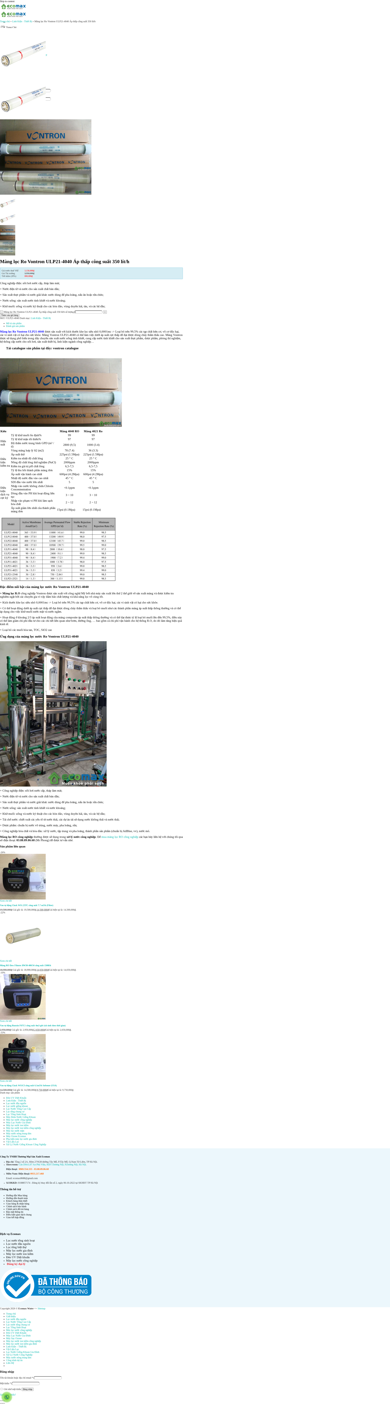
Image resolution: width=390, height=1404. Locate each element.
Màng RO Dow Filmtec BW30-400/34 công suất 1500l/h (25, 965)
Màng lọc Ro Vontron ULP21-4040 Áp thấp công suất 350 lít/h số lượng (39, 312)
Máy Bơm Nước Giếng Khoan (21, 1117)
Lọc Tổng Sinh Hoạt (16, 1114)
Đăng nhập (27, 1389)
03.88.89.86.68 (41, 1169)
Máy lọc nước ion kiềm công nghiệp (23, 1128)
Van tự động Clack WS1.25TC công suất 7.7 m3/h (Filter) (26, 905)
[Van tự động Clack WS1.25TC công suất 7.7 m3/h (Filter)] (23, 876)
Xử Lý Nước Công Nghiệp (19, 1354)
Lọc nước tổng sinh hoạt (20, 1240)
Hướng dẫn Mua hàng (16, 1195)
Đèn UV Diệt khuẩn (18, 1257)
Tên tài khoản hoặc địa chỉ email (16, 1377)
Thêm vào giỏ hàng (9, 315)
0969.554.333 (25, 1169)
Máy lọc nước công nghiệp (19, 1119)
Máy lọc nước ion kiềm (17, 1125)
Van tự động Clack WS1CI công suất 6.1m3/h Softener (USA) (28, 1085)
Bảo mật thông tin (14, 1212)
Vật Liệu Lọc (12, 1141)
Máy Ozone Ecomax (16, 1136)
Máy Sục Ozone (14, 1338)
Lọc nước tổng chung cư (18, 1324)
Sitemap (41, 1308)
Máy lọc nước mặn (15, 1130)
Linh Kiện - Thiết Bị (22, 21)
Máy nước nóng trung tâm (18, 1133)
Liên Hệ (10, 1363)
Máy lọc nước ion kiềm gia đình (21, 1344)
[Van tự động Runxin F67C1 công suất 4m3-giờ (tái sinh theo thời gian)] (23, 996)
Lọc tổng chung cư (15, 1111)
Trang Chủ (11, 27)
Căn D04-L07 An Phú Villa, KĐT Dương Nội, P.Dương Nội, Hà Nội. (53, 1164)
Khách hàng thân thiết (16, 1201)
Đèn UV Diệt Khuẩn (16, 1098)
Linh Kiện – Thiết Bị (16, 1346)
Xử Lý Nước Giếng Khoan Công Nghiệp (26, 1144)
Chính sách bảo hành (16, 1206)
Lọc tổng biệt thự (16, 1247)
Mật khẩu (5, 1383)
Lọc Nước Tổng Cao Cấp (18, 1109)
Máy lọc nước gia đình (19, 1250)
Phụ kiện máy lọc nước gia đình (21, 1139)
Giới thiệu (11, 1316)
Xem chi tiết (6, 900)
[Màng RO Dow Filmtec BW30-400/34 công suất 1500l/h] (23, 936)
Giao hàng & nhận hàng (17, 1203)
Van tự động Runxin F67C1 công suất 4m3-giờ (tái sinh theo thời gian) (33, 1025)
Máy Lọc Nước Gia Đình (18, 1122)
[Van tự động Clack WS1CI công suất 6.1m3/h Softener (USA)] (23, 1056)
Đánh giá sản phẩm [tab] (15, 326)
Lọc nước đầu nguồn (16, 1103)
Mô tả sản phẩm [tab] (13, 323)
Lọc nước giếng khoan (17, 1106)
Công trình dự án (14, 1360)
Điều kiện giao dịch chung (19, 1214)
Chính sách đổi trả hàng (17, 1209)
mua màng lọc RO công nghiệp (119, 836)
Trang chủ (5, 21)
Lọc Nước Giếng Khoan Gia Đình (22, 1352)
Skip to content (7, 1)
